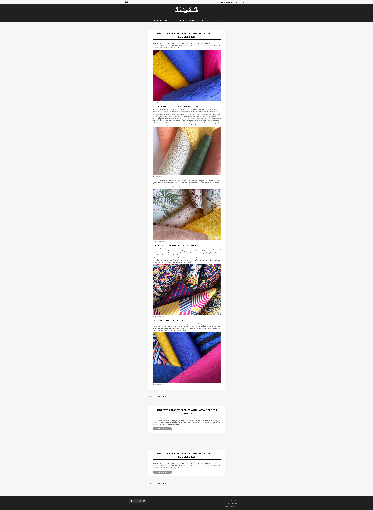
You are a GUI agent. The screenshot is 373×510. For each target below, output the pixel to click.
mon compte (221, 2)
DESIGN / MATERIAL (162, 440)
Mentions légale (233, 500)
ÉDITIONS (168, 20)
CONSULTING (180, 20)
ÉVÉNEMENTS (193, 20)
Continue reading (164, 429)
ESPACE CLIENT (205, 20)
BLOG (152, 396)
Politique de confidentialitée (231, 503)
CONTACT (217, 20)
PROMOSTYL (157, 20)
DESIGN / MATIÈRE (161, 396)
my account (229, 2)
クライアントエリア (240, 2)
